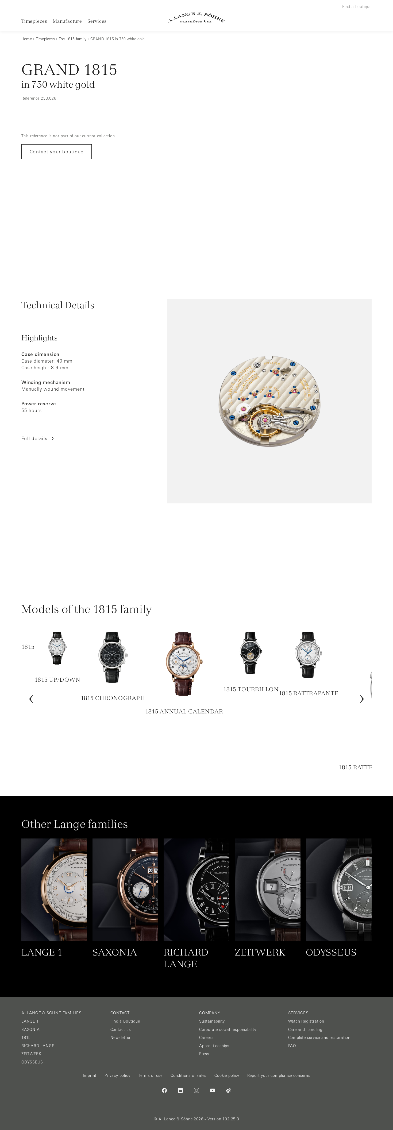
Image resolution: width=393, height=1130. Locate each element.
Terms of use (150, 1075)
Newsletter (120, 1037)
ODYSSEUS (32, 1062)
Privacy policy (117, 1075)
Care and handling (305, 1029)
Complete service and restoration (319, 1037)
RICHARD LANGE (37, 1046)
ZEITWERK (31, 1054)
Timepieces (34, 21)
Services (97, 21)
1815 (26, 1037)
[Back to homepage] (196, 17)
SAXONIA (30, 1029)
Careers (206, 1037)
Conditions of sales (188, 1075)
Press (204, 1054)
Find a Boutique (125, 1021)
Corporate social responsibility (227, 1029)
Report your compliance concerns (278, 1075)
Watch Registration (306, 1021)
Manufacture (67, 21)
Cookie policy (226, 1075)
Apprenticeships (214, 1046)
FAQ (292, 1046)
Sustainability (212, 1021)
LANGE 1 (30, 1021)
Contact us (120, 1029)
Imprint (90, 1075)
